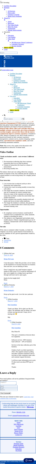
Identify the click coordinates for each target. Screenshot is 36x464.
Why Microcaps (18, 424)
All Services (17, 77)
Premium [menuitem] (6, 8)
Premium (12, 75)
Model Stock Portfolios (21, 82)
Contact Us (8, 56)
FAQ (18, 428)
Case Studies (17, 100)
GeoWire (18, 426)
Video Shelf (17, 101)
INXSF (6, 242)
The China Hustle (19, 89)
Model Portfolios (18, 445)
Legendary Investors (23, 107)
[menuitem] (8, 48)
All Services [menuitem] (11, 11)
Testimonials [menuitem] (11, 28)
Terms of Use (18, 431)
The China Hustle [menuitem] (13, 25)
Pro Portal (19, 450)
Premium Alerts (18, 443)
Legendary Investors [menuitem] (18, 44)
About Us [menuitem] (7, 19)
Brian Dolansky (9, 290)
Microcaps (17, 87)
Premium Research (18, 447)
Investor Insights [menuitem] (17, 46)
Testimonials (17, 93)
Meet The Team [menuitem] (12, 27)
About (15, 86)
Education (17, 98)
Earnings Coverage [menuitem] (13, 14)
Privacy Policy (18, 433)
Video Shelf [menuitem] (11, 40)
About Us (13, 84)
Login (11, 112)
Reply (5, 283)
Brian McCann (9, 259)
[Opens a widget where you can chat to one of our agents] (28, 460)
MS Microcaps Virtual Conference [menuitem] (22, 42)
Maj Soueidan (12, 305)
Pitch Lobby (17, 79)
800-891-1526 (9, 58)
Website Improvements (20, 94)
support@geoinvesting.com (20, 415)
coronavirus (7, 240)
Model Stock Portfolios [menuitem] (15, 16)
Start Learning (18, 429)
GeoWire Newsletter (16, 73)
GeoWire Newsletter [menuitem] (10, 6)
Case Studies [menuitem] (11, 37)
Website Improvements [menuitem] (15, 30)
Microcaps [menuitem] (11, 23)
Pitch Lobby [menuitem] (11, 13)
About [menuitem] (10, 21)
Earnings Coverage (19, 80)
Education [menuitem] (7, 33)
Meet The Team (18, 91)
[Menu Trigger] (1, 1)
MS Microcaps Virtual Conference (24, 104)
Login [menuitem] (5, 49)
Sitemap (2, 463)
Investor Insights (22, 108)
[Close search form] (4, 117)
